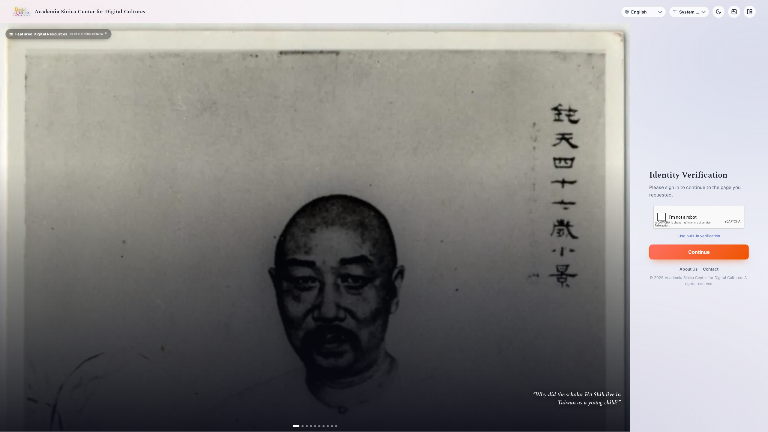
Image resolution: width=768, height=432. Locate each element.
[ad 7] (321, 426)
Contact (710, 269)
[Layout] (749, 11)
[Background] (734, 11)
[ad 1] (296, 426)
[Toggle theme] (718, 11)
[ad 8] (325, 426)
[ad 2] (300, 426)
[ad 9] (329, 426)
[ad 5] (313, 426)
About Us (689, 269)
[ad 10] (334, 426)
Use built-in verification (699, 236)
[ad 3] (304, 426)
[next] (619, 227)
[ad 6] (317, 426)
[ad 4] (309, 426)
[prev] (10, 227)
